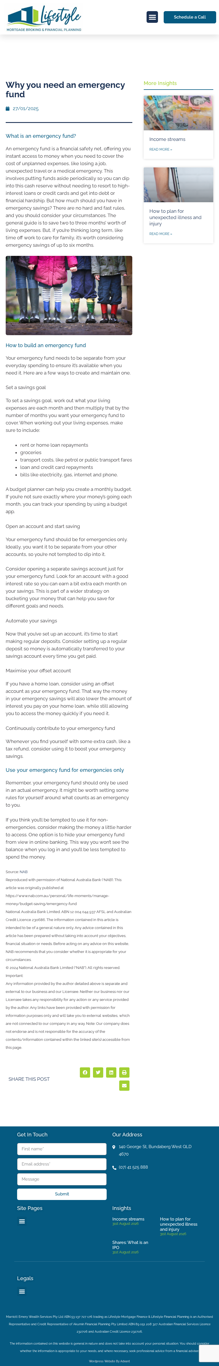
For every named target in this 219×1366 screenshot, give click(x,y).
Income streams (167, 139)
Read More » (160, 149)
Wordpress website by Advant (109, 1361)
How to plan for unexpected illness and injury (175, 217)
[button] (152, 17)
